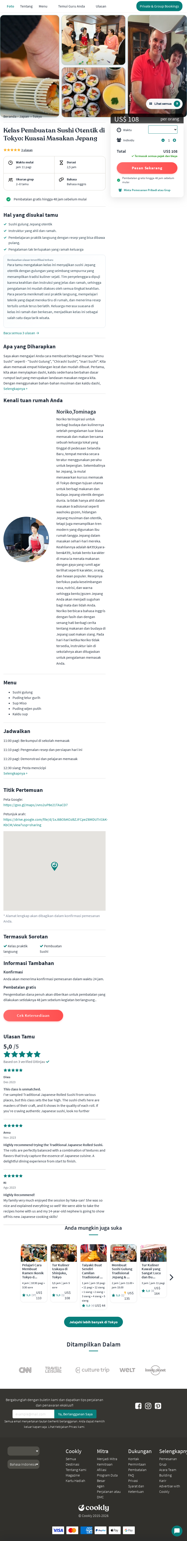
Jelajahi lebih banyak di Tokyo (93, 1322)
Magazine (73, 1475)
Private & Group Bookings (159, 6)
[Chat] (176, 1531)
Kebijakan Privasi (66, 1427)
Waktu (127, 130)
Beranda (9, 116)
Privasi (133, 1480)
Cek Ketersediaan (33, 1015)
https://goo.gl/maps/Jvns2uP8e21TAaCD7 (35, 805)
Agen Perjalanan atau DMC (109, 1491)
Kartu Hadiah (75, 1480)
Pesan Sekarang (147, 167)
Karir (162, 1480)
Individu (128, 140)
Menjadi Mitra (107, 1458)
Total (121, 152)
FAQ (131, 1475)
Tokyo (37, 116)
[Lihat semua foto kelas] (29, 66)
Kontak (133, 1458)
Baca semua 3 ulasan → (21, 333)
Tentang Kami (76, 1469)
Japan (24, 116)
